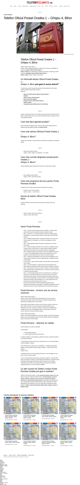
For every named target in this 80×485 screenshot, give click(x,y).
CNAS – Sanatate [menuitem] (3, 473)
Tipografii (32, 378)
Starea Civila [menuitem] (2, 476)
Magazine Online (25, 6)
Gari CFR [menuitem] (2, 468)
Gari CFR (46, 6)
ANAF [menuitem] (1, 471)
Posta (42, 6)
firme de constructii (39, 378)
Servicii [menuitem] (1, 463)
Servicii (19, 6)
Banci (11, 6)
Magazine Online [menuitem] (3, 464)
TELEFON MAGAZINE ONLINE (34, 380)
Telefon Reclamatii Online (14, 456)
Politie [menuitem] (1, 466)
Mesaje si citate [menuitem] (3, 484)
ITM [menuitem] (1, 474)
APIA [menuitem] (1, 480)
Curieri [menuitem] (1, 461)
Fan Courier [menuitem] (2, 462)
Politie (39, 6)
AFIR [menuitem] (1, 481)
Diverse (60, 6)
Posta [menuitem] (1, 467)
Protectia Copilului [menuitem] (4, 482)
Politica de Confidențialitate (22, 455)
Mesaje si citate (66, 6)
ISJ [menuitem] (0, 477)
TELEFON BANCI (47, 376)
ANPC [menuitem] (1, 479)
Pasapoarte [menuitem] (2, 476)
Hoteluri (51, 6)
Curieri (15, 6)
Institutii (55, 6)
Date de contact (31, 455)
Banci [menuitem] (1, 460)
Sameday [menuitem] (2, 461)
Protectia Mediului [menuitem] (3, 478)
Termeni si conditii (12, 455)
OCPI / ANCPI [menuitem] (3, 472)
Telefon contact (49, 375)
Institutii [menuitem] (1, 470)
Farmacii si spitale (32, 6)
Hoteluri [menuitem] (1, 469)
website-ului (43, 375)
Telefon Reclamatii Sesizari (9, 419)
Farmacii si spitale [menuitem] (4, 465)
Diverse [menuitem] (1, 483)
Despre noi (5, 455)
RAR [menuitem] (1, 475)
